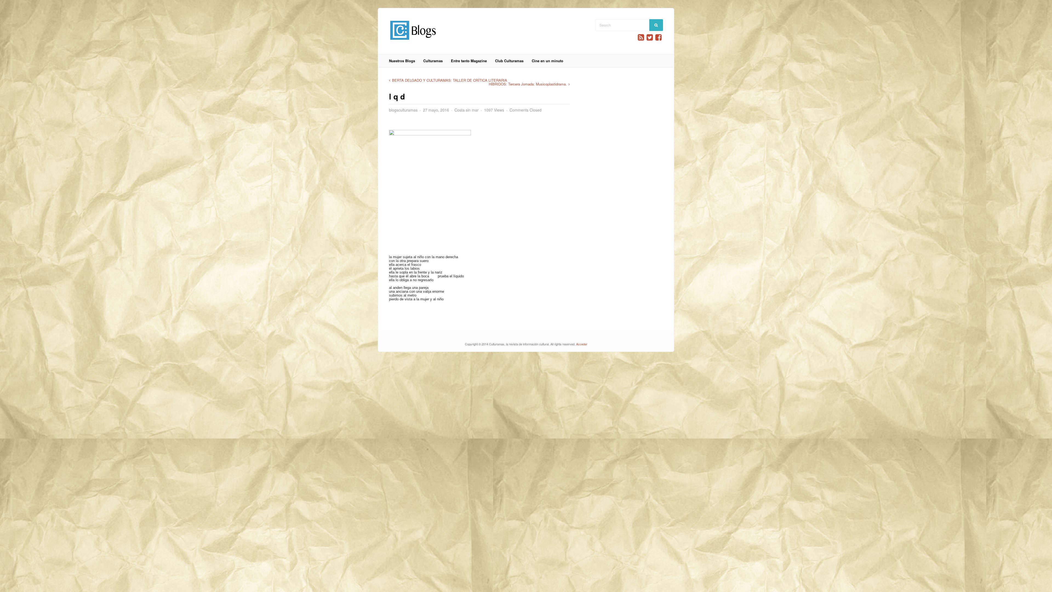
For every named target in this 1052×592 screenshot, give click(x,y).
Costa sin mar (466, 110)
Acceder (581, 344)
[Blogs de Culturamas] (413, 41)
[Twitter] (650, 37)
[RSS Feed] (641, 37)
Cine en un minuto (547, 60)
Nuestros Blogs (402, 60)
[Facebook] (658, 37)
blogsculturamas (403, 110)
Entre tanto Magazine (469, 60)
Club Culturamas (509, 60)
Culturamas (433, 60)
